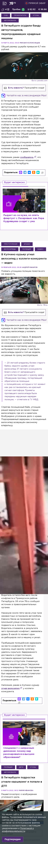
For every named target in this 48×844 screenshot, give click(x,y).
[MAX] (20, 172)
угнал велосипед (10, 688)
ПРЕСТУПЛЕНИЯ (10, 244)
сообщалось (27, 157)
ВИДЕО (40, 249)
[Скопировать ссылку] (42, 172)
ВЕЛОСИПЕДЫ (10, 249)
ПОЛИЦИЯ (26, 249)
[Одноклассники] (33, 172)
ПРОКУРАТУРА (20, 15)
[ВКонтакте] (29, 172)
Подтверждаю (13, 839)
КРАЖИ (27, 244)
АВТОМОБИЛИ (10, 20)
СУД (5, 15)
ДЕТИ (21, 767)
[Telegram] (24, 172)
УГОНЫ (36, 15)
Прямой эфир (37, 3)
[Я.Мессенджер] (38, 172)
